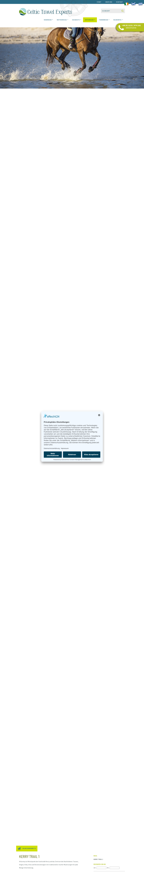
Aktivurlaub (89, 20)
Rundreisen (48, 20)
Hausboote (76, 20)
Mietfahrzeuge (62, 20)
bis (108, 868)
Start (99, 2)
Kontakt (119, 2)
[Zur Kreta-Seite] (140, 4)
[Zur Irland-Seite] (126, 4)
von (95, 868)
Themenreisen (103, 20)
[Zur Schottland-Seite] (133, 4)
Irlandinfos (117, 20)
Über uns (108, 2)
